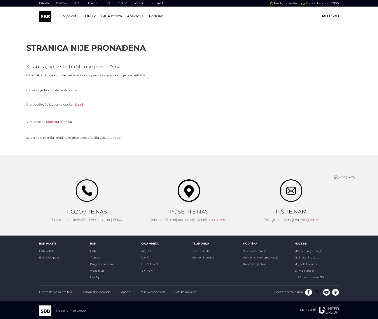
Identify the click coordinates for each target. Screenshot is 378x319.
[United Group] (327, 310)
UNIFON (147, 271)
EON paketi (67, 16)
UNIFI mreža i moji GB (309, 277)
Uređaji (95, 277)
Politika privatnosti (153, 292)
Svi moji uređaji (304, 271)
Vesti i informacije (254, 251)
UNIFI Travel (149, 264)
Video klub (97, 271)
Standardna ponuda (96, 292)
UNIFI (145, 258)
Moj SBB (330, 16)
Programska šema (102, 264)
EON (107, 3)
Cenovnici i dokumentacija (260, 258)
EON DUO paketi (50, 258)
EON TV (89, 16)
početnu (52, 122)
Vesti (77, 3)
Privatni (44, 3)
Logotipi (125, 292)
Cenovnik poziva (203, 258)
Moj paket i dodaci (306, 264)
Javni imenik (200, 251)
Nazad (78, 104)
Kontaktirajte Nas (254, 264)
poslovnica (219, 220)
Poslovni (61, 3)
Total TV (121, 3)
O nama (92, 3)
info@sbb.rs (309, 220)
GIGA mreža (111, 16)
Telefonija (200, 244)
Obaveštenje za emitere (56, 292)
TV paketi (96, 258)
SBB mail (157, 3)
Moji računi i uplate (306, 258)
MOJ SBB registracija (308, 251)
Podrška (156, 16)
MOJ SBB (300, 244)
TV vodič (138, 3)
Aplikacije (135, 16)
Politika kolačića (185, 292)
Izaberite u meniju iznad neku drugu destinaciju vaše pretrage (73, 138)
